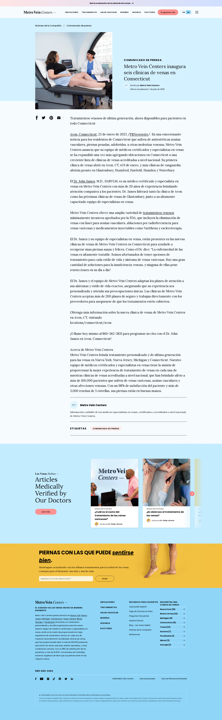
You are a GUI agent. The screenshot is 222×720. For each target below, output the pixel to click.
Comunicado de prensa (79, 25)
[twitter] (43, 117)
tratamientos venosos (158, 213)
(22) (165, 627)
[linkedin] (72, 679)
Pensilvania (50, 622)
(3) (165, 640)
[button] (150, 12)
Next (192, 493)
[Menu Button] (196, 12)
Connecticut (56, 619)
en (184, 12)
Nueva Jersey (167, 613)
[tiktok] (54, 679)
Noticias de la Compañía (48, 25)
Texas (65, 619)
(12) (169, 613)
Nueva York (75, 615)
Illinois (79, 619)
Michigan (46, 619)
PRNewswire (139, 134)
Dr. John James (84, 181)
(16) (167, 609)
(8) (166, 618)
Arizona (72, 619)
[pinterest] (51, 118)
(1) (167, 636)
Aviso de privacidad (147, 679)
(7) (165, 631)
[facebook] (37, 118)
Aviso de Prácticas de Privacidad (174, 679)
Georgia (38, 622)
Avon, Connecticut (83, 134)
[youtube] (41, 679)
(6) (168, 622)
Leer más (46, 512)
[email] (59, 117)
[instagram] (48, 679)
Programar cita (168, 12)
